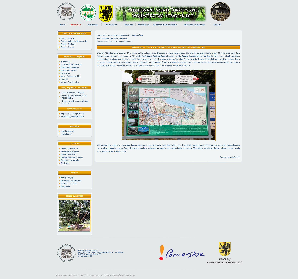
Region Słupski (67, 47)
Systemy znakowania (70, 160)
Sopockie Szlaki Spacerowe (73, 114)
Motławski (208, 56)
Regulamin (65, 186)
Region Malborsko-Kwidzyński (74, 41)
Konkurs (128, 24)
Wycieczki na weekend (194, 24)
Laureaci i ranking (68, 183)
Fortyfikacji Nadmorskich (71, 64)
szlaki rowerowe (68, 131)
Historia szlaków (68, 154)
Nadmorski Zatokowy (70, 67)
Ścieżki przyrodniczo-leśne (72, 117)
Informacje (93, 24)
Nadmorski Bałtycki (69, 70)
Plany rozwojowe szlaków (72, 157)
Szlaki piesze (111, 24)
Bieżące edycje (67, 178)
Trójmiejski (65, 61)
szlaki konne (66, 134)
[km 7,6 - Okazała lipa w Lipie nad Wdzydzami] (74, 231)
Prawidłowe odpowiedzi (71, 180)
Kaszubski (65, 73)
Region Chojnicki (68, 44)
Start (62, 24)
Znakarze (65, 163)
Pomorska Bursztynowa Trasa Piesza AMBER (74, 97)
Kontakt (217, 24)
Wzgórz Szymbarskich (70, 82)
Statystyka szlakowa (69, 148)
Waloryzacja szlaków (70, 151)
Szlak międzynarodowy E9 (72, 93)
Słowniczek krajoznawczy (165, 24)
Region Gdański (68, 38)
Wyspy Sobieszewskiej (70, 76)
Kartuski (64, 79)
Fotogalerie (144, 24)
